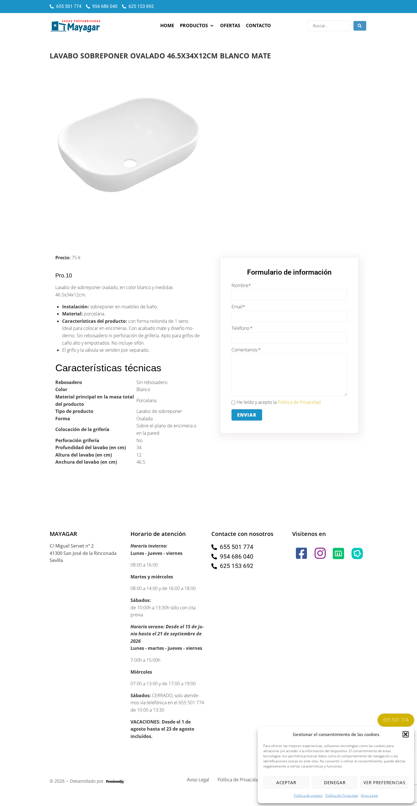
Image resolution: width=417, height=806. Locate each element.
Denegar (335, 782)
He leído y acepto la (279, 402)
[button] (405, 734)
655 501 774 (395, 720)
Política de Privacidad (341, 795)
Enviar (246, 415)
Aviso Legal (369, 795)
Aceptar (286, 782)
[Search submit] (359, 26)
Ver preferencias (384, 782)
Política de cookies (308, 795)
